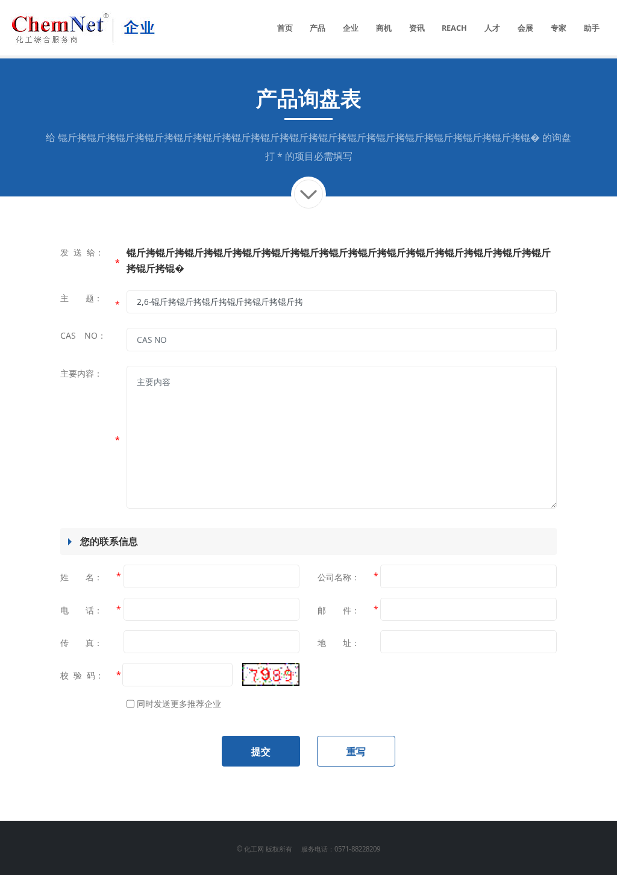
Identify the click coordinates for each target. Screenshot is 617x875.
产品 (317, 27)
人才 (492, 27)
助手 (592, 27)
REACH (454, 27)
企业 (351, 27)
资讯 (417, 27)
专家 (558, 27)
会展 (525, 27)
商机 (384, 27)
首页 (285, 27)
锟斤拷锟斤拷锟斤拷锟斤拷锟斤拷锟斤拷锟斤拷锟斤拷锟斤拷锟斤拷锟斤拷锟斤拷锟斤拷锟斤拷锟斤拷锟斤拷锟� (299, 137)
